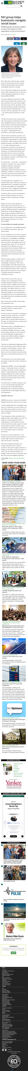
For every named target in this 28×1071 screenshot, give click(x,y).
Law (3, 976)
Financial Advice (5, 996)
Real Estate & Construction (9, 525)
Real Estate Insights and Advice (8, 999)
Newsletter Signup (6, 1015)
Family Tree (4, 1048)
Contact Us (4, 1018)
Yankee (3, 1046)
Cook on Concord (5, 1010)
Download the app (17, 776)
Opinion (17, 717)
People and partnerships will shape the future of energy (13, 720)
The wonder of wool (9, 881)
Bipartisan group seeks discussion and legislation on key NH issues (13, 626)
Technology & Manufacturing (8, 971)
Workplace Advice (5, 1001)
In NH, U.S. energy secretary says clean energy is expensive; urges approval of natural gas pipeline (13, 484)
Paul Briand (13, 34)
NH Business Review (14, 2)
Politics (11, 622)
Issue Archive (16, 770)
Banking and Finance (6, 977)
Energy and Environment (16, 458)
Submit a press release (18, 773)
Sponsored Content (6, 984)
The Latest (4, 989)
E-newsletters (16, 768)
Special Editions (5, 1016)
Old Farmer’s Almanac (6, 1047)
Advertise (15, 771)
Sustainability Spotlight (6, 1004)
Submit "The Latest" (17, 774)
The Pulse (4, 969)
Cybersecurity (5, 982)
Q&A (3, 988)
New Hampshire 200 (6, 1022)
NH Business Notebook (7, 1008)
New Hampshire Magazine (7, 1041)
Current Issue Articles (18, 763)
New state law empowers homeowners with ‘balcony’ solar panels (13, 558)
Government (18, 481)
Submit (13, 952)
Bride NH (4, 1044)
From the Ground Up (6, 983)
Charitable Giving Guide (7, 1024)
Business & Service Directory (8, 1017)
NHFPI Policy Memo (6, 981)
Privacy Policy (14, 1053)
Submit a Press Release (7, 1037)
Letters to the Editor (6, 1011)
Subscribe (15, 766)
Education (4, 621)
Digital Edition (5, 1030)
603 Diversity (5, 1045)
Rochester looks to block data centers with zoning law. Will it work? (12, 528)
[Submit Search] (21, 6)
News (2, 459)
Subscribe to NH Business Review (9, 1032)
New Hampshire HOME (7, 1042)
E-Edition (15, 765)
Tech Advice (4, 995)
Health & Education (6, 975)
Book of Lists (4, 1023)
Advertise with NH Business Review (9, 1033)
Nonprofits (4, 980)
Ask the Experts (5, 994)
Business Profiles (5, 990)
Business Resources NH (7, 1026)
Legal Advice (4, 998)
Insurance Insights (6, 1002)
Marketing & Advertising (7, 997)
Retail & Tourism (5, 973)
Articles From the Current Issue (8, 1031)
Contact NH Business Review (8, 1034)
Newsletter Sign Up (6, 1035)
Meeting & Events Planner (7, 1025)
